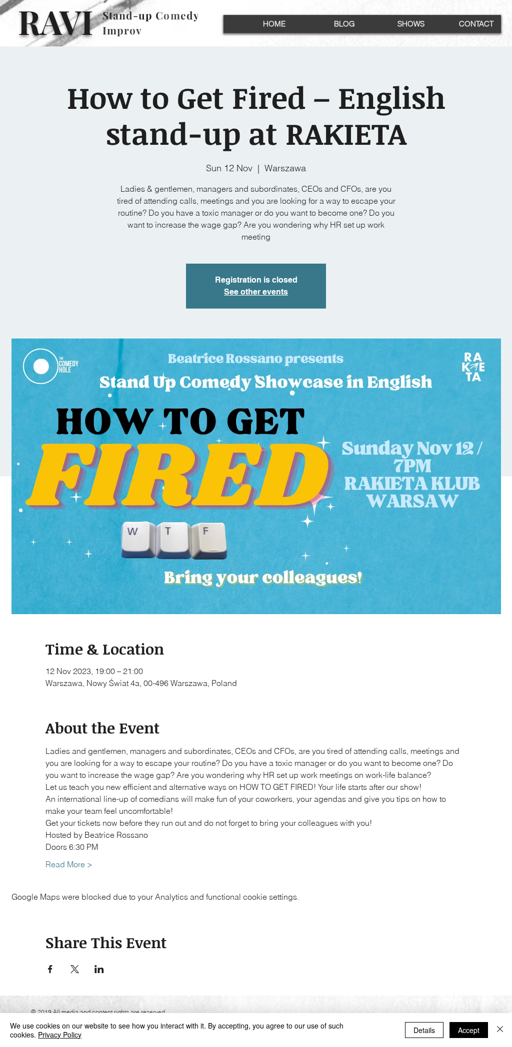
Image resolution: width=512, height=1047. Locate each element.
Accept (469, 1030)
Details (424, 1030)
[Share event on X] (75, 969)
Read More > (69, 864)
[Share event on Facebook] (50, 969)
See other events (256, 292)
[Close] (500, 1030)
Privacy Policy (60, 1035)
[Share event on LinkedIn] (99, 969)
